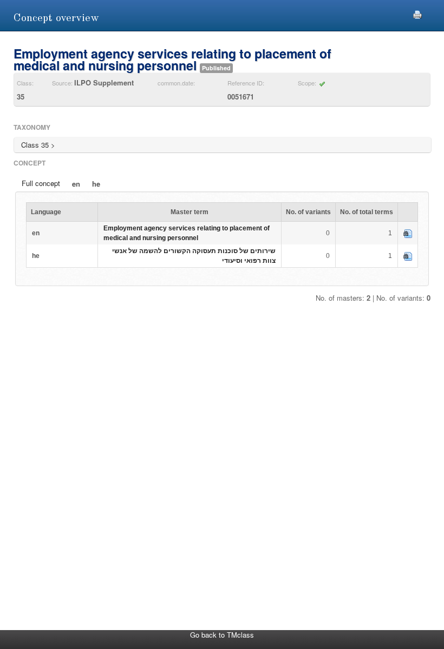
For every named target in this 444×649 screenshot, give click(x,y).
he (96, 183)
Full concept (41, 183)
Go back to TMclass (222, 635)
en (76, 183)
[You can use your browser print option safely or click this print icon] (417, 13)
